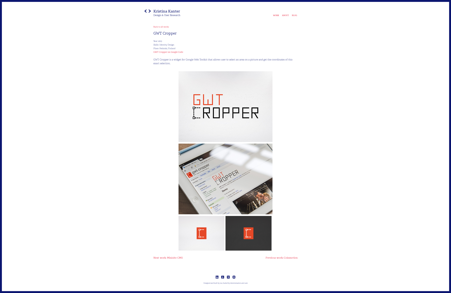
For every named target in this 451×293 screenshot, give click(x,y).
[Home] (148, 11)
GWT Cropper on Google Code (168, 52)
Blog (294, 15)
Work (276, 15)
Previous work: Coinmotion (282, 257)
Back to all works (161, 27)
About (285, 15)
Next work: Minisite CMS (168, 257)
